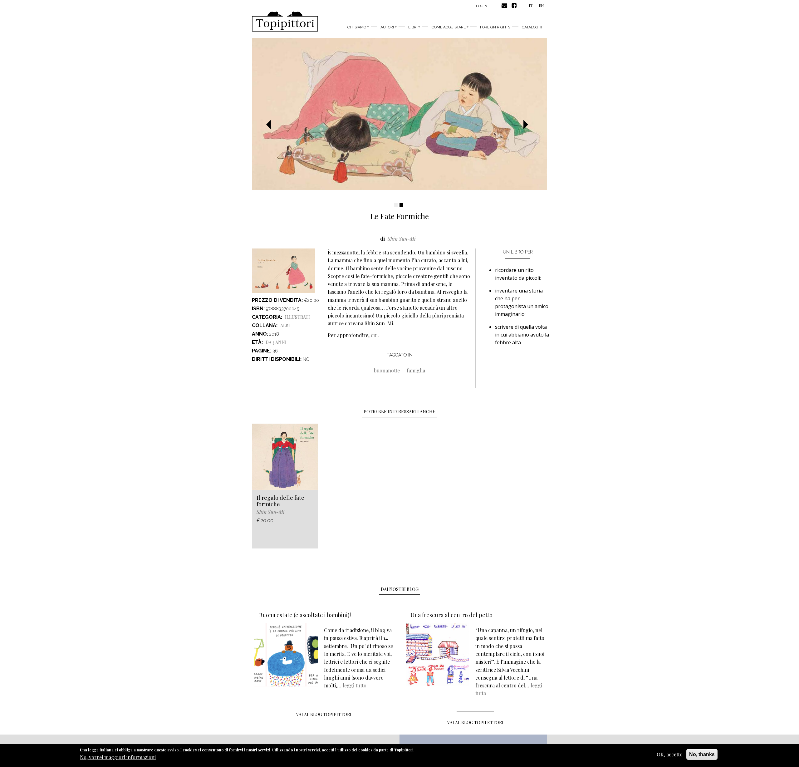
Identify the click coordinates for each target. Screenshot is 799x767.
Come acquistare (449, 27)
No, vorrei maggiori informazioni (118, 757)
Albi (285, 325)
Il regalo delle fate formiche (280, 501)
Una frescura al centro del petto (451, 615)
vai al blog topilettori (475, 722)
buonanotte (387, 370)
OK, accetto (670, 754)
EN (541, 5)
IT (530, 5)
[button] (271, 125)
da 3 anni (276, 342)
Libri (412, 27)
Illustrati (297, 317)
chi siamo (356, 27)
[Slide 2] (401, 205)
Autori (387, 27)
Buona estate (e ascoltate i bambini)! (305, 615)
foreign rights (495, 27)
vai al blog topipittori (323, 714)
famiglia (416, 370)
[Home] (285, 22)
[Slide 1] (396, 205)
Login (481, 6)
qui (374, 335)
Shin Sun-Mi (402, 238)
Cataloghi (532, 27)
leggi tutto (354, 685)
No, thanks (702, 754)
